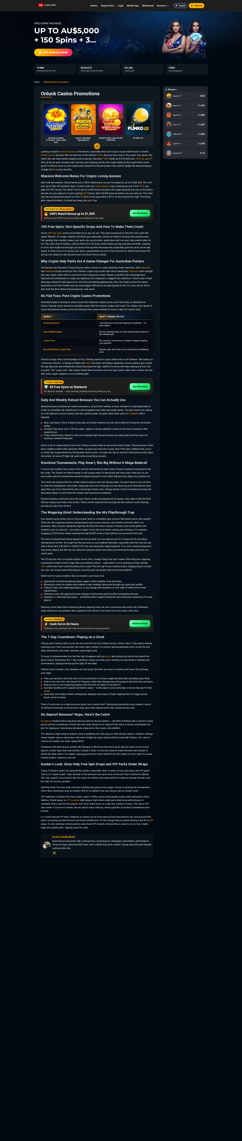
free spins (145, 158)
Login (121, 5)
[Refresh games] (97, 146)
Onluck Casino (48, 155)
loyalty (47, 691)
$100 (85, 193)
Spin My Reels (140, 386)
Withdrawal (148, 5)
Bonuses (161, 5)
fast (55, 169)
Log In (182, 5)
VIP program (73, 800)
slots (43, 566)
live (54, 597)
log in (108, 656)
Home (36, 82)
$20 (151, 820)
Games (94, 5)
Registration (107, 5)
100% (106, 158)
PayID (88, 363)
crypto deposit (102, 186)
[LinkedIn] (54, 853)
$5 (82, 196)
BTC (142, 186)
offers (100, 155)
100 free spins (55, 233)
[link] (185, 96)
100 (138, 158)
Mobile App (133, 5)
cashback (133, 413)
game (90, 200)
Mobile (55, 349)
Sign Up (198, 5)
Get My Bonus (140, 213)
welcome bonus (68, 151)
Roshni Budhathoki (63, 836)
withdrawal (50, 271)
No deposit (46, 721)
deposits (145, 267)
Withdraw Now (139, 623)
